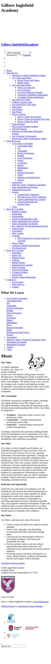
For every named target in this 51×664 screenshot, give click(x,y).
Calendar (16, 236)
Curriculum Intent (25, 146)
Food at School (18, 267)
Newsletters (17, 231)
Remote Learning (19, 211)
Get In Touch (17, 282)
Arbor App (16, 255)
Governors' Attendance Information (32, 95)
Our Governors (23, 90)
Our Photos (17, 112)
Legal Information (41, 602)
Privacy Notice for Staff (27, 121)
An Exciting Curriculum (22, 143)
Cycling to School (19, 272)
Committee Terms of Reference (30, 97)
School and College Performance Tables (29, 138)
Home (9, 70)
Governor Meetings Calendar (29, 92)
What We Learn (13, 141)
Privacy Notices (19, 114)
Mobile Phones (18, 262)
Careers (15, 192)
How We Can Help (15, 209)
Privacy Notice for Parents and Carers (33, 119)
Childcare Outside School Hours (26, 245)
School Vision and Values (28, 80)
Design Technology (25, 153)
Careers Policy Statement (28, 194)
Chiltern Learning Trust (22, 102)
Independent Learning (21, 190)
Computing (22, 151)
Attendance (17, 253)
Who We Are (12, 73)
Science (20, 180)
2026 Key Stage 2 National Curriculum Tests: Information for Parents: (29, 186)
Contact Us (11, 279)
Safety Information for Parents (25, 224)
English (20, 155)
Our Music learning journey (13, 563)
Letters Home (18, 228)
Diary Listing (17, 233)
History (20, 165)
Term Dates (17, 107)
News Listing (18, 243)
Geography (22, 163)
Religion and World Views (28, 177)
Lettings (15, 287)
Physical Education (25, 173)
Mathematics (22, 168)
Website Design (8, 606)
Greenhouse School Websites (30, 606)
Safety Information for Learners (25, 221)
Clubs (14, 207)
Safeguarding (17, 216)
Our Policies (17, 109)
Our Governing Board (21, 85)
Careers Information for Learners (31, 199)
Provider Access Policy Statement (31, 197)
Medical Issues (18, 258)
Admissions (17, 214)
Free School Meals (20, 270)
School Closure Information (24, 277)
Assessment (17, 182)
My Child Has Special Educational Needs (30, 226)
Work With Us (18, 284)
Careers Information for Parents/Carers (27, 203)
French (20, 160)
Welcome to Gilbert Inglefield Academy (29, 75)
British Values (23, 83)
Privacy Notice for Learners (29, 117)
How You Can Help (15, 250)
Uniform (15, 260)
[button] (7, 58)
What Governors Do (26, 87)
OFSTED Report (19, 129)
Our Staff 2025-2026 (21, 100)
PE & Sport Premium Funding (25, 126)
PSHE (20, 175)
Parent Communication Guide (25, 219)
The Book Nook (19, 248)
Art (18, 148)
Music (20, 170)
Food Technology (25, 158)
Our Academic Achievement (24, 136)
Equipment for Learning (22, 265)
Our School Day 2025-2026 (24, 104)
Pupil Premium (18, 124)
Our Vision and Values (21, 78)
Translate (27, 55)
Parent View (17, 275)
